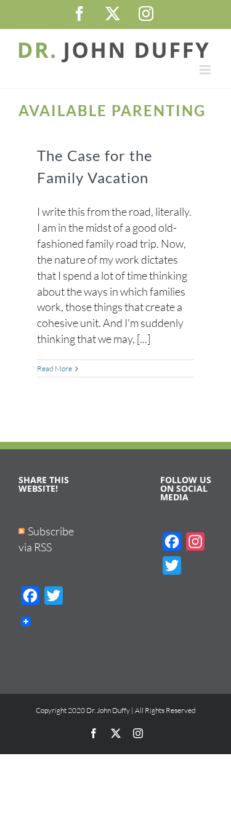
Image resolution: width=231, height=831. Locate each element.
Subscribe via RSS (46, 539)
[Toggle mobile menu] (206, 69)
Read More (54, 368)
